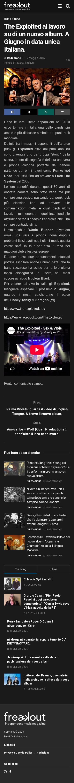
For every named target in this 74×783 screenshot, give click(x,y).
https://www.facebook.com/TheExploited (33, 317)
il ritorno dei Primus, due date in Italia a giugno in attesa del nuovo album (46, 679)
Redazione (14, 58)
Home (7, 18)
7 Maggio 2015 (36, 58)
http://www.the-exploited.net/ (24, 308)
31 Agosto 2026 (53, 481)
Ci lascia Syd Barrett (37, 579)
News (17, 18)
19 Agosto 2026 (53, 529)
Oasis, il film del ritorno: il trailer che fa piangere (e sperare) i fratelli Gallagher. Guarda (46, 519)
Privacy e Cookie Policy (18, 752)
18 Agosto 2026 (53, 555)
